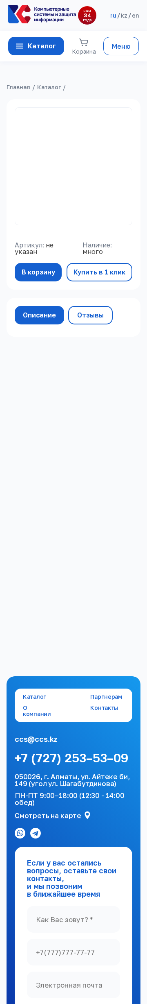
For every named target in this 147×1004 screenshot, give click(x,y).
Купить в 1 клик (99, 272)
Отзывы (90, 315)
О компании (37, 711)
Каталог (42, 46)
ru (113, 15)
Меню (121, 46)
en (135, 15)
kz (124, 15)
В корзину (38, 272)
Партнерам (106, 697)
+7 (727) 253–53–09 (71, 758)
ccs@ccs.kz (36, 739)
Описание (39, 315)
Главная (18, 87)
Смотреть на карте (48, 815)
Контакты (104, 708)
